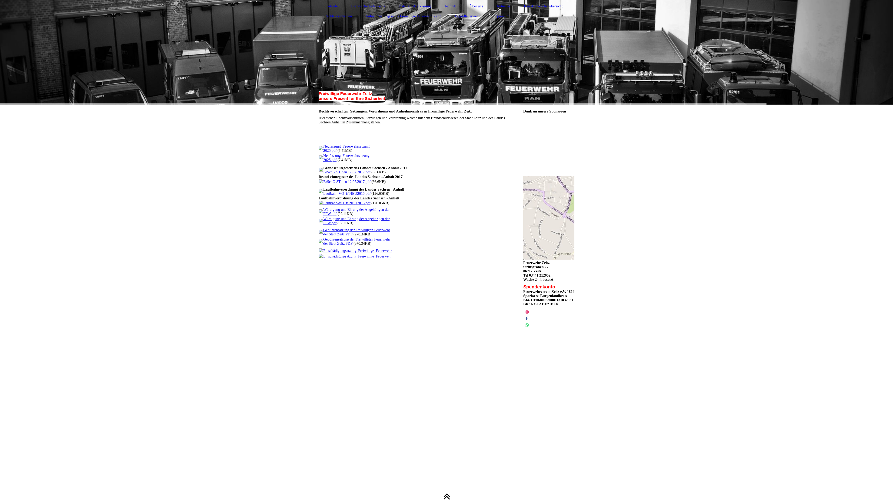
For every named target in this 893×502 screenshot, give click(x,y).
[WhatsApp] (527, 325)
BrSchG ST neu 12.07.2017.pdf (346, 172)
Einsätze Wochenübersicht (543, 6)
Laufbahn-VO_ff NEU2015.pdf (346, 193)
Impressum (501, 16)
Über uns (476, 6)
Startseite (331, 6)
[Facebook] (527, 318)
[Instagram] (527, 312)
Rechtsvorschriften (338, 16)
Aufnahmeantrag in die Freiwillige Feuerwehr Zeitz (403, 16)
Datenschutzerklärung (415, 6)
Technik (450, 6)
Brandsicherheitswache (368, 6)
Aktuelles (503, 6)
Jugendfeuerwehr (467, 16)
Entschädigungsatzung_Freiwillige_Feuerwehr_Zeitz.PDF (366, 251)
